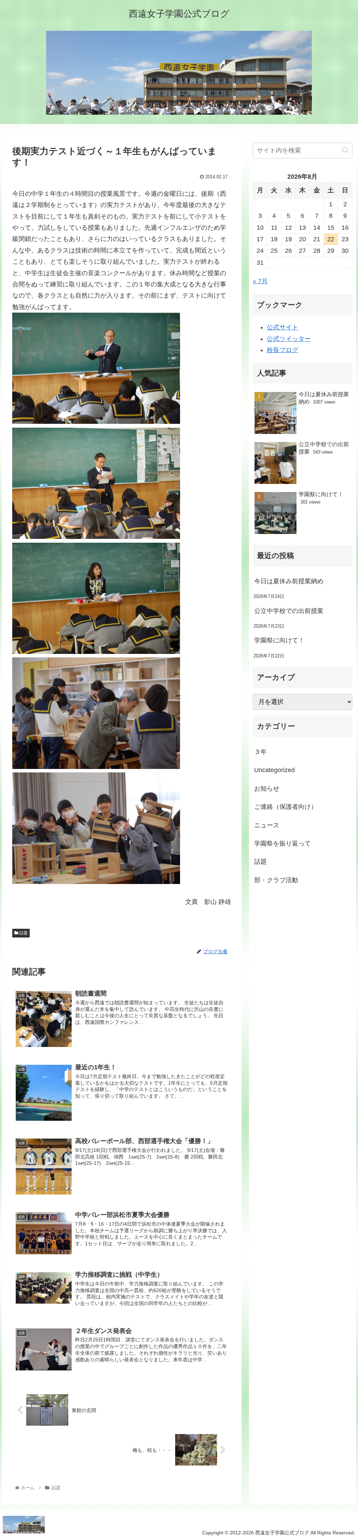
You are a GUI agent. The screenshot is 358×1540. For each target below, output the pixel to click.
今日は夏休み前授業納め (288, 581)
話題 (23, 933)
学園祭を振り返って (282, 843)
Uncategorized (274, 770)
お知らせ (266, 788)
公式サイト (282, 327)
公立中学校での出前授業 (288, 610)
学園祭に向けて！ (279, 640)
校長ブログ (282, 350)
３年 (260, 751)
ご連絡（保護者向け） (285, 806)
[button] (345, 150)
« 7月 (260, 281)
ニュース (266, 825)
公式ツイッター (289, 338)
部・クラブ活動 (276, 880)
